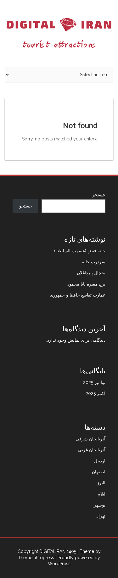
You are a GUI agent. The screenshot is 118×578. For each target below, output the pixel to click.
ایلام (101, 494)
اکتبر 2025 (95, 393)
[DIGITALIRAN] (59, 32)
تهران (100, 515)
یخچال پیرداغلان (91, 272)
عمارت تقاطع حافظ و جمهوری (77, 294)
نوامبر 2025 (94, 382)
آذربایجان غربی (91, 449)
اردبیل (99, 460)
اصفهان (98, 471)
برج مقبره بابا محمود (86, 283)
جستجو (99, 194)
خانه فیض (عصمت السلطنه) (79, 250)
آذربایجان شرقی (90, 438)
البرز (101, 482)
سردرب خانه (93, 261)
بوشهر (99, 504)
